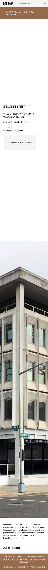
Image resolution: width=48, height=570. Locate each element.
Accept (39, 567)
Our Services (24, 3)
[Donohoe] (9, 4)
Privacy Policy (29, 567)
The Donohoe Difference (45, 3)
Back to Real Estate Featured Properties (20, 13)
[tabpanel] (20, 142)
